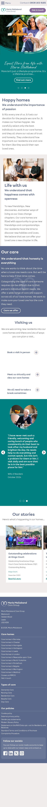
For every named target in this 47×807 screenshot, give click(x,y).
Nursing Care (6, 693)
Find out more (23, 80)
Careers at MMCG (8, 675)
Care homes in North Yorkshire (13, 660)
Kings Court (12, 572)
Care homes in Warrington (12, 669)
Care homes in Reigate (10, 666)
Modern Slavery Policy (10, 722)
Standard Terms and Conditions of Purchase (19, 731)
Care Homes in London (10, 654)
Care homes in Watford (10, 672)
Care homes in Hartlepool (11, 648)
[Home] (11, 10)
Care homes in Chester (10, 642)
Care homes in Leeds (9, 651)
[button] (6, 3)
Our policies (7, 708)
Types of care (8, 685)
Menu (8, 3)
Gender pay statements (11, 719)
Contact (33, 3)
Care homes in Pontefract (11, 663)
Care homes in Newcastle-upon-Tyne (16, 657)
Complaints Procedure (10, 733)
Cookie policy (6, 713)
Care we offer (11, 311)
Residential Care (7, 696)
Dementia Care (7, 690)
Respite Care (6, 699)
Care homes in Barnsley (10, 639)
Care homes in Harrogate (11, 645)
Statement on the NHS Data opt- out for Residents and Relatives (23, 727)
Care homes (7, 634)
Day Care (5, 702)
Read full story (14, 579)
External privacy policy (10, 716)
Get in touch (38, 10)
